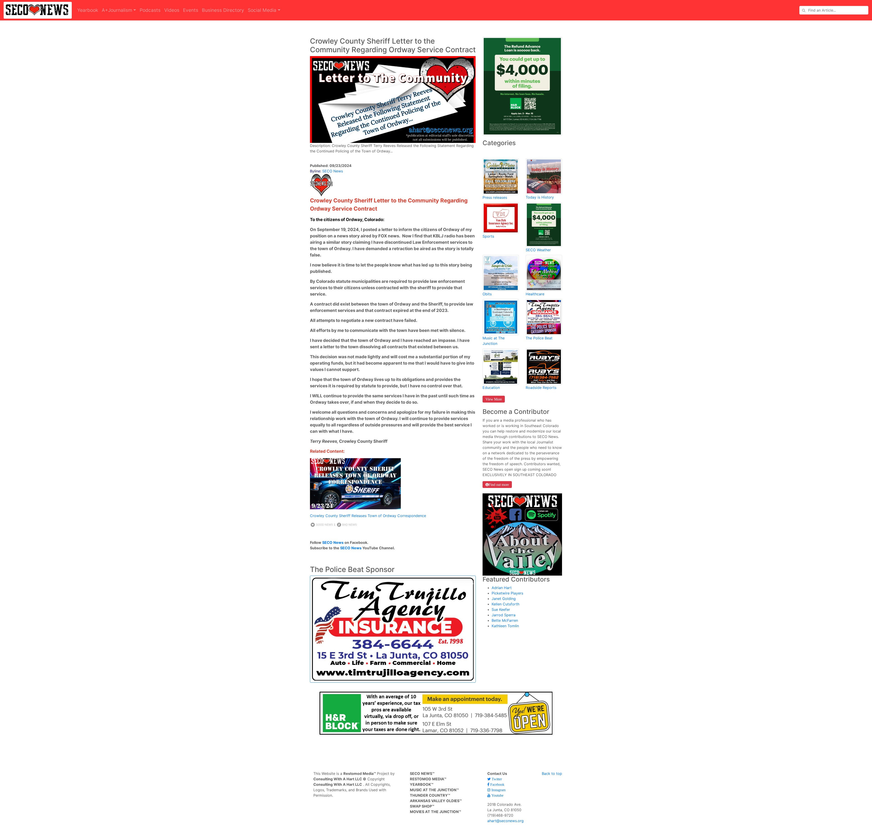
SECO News (333, 542)
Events (190, 10)
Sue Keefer (501, 609)
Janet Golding (504, 598)
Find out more (499, 484)
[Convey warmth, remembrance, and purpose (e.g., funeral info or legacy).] (501, 272)
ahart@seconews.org (505, 820)
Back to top (552, 773)
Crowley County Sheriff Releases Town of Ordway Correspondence (368, 515)
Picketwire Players (507, 593)
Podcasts (150, 10)
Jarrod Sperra (503, 615)
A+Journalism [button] (117, 10)
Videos (171, 10)
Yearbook (87, 10)
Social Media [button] (262, 10)
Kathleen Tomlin (505, 626)
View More (494, 399)
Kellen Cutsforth (505, 604)
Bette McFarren (505, 620)
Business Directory (223, 10)
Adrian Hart (502, 587)
